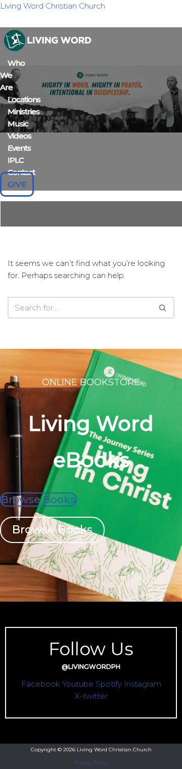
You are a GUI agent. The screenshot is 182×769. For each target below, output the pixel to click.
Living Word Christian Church (52, 6)
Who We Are (12, 75)
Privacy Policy (91, 762)
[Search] (163, 308)
